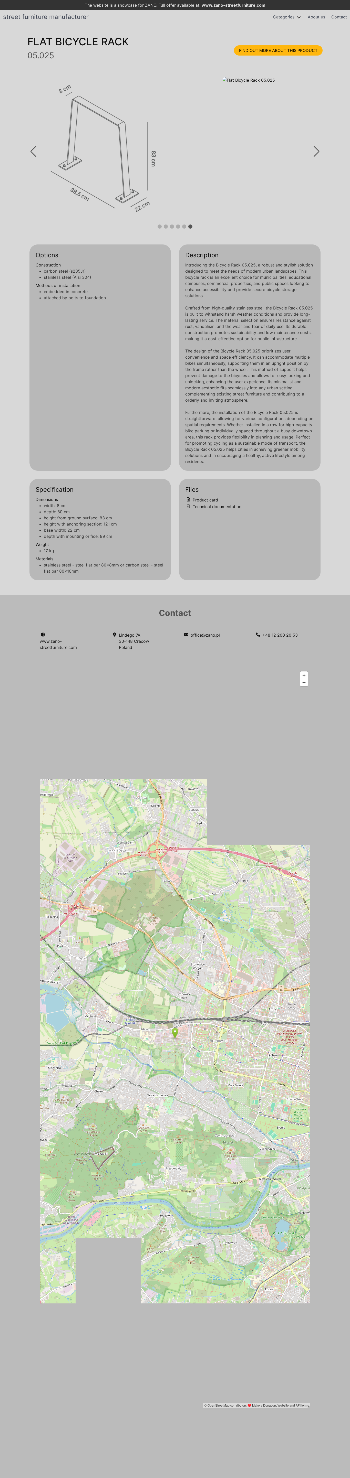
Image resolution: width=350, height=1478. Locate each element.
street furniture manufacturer (46, 16)
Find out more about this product (278, 50)
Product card (204, 499)
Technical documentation (216, 506)
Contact (339, 16)
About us (316, 16)
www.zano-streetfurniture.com (233, 5)
